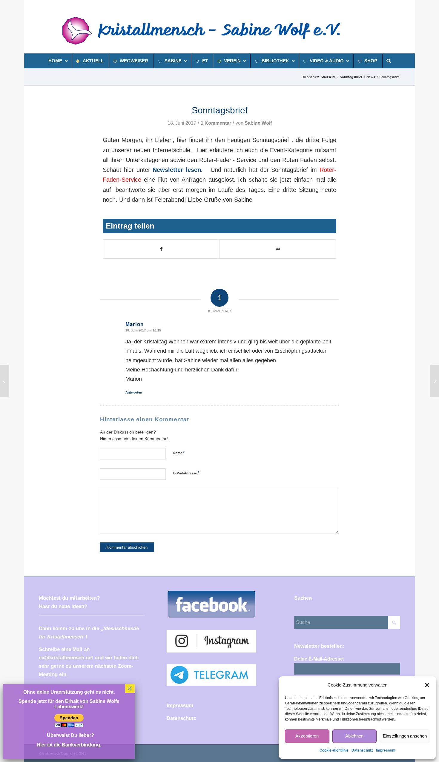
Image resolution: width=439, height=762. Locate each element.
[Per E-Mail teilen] (278, 249)
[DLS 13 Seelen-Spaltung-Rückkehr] (4, 381)
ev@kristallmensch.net (66, 658)
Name (179, 453)
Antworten (133, 392)
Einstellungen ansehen (405, 735)
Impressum (385, 750)
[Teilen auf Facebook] (161, 249)
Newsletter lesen (177, 169)
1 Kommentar (216, 123)
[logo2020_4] (208, 30)
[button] (427, 685)
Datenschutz (362, 750)
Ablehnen (354, 735)
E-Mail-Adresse (186, 473)
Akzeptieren (307, 735)
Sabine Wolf (258, 123)
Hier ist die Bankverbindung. (69, 744)
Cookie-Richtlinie (334, 750)
